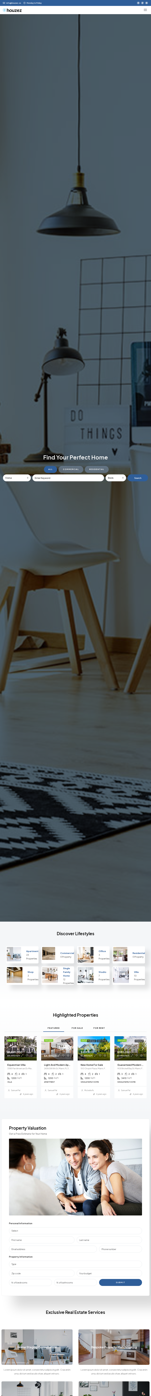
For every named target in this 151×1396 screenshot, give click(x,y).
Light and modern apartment (61, 1064)
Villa (136, 972)
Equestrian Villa (16, 1064)
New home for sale (92, 1064)
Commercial (67, 953)
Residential (139, 953)
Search (137, 477)
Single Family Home (66, 972)
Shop (31, 972)
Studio (102, 972)
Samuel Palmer (17, 1090)
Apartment (32, 951)
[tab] (53, 1028)
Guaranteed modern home (132, 1064)
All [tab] (50, 469)
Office (102, 951)
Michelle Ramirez (91, 1090)
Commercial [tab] (71, 469)
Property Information (21, 1256)
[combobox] (17, 477)
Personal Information (20, 1223)
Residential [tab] (96, 469)
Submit (120, 1282)
